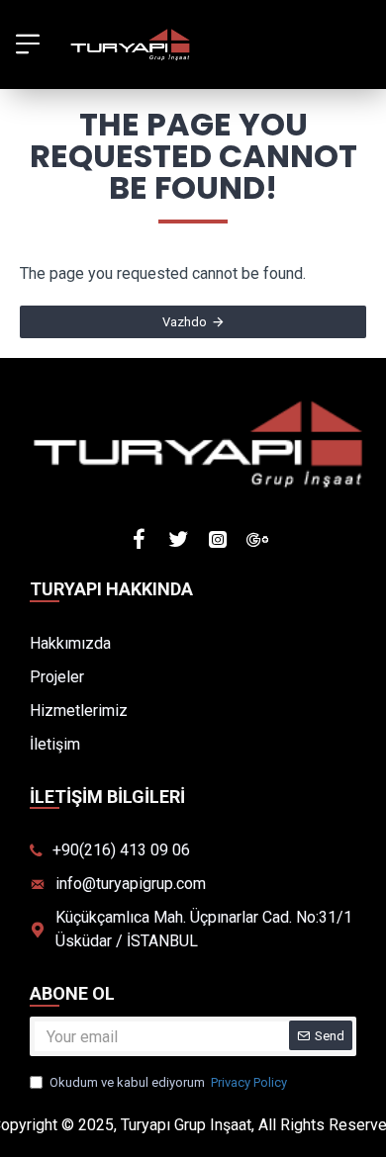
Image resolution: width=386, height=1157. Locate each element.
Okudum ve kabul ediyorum (168, 1082)
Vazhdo (184, 321)
